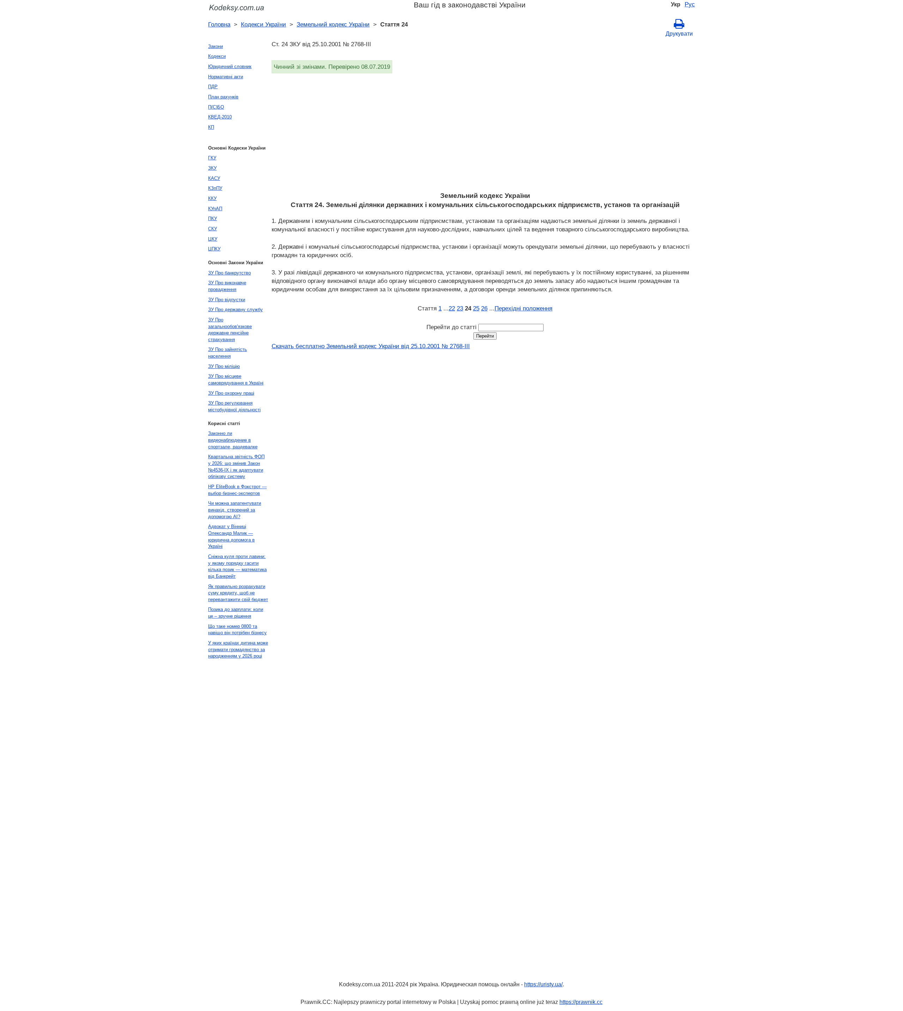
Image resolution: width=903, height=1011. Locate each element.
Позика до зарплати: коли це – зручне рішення (235, 613)
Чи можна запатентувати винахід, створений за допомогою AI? (234, 510)
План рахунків (223, 96)
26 (484, 308)
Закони (215, 46)
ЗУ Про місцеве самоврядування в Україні (235, 380)
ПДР (213, 86)
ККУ (212, 198)
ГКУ (212, 158)
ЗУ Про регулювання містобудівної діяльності (234, 406)
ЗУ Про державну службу (235, 309)
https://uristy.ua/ (543, 984)
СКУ (212, 228)
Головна (219, 24)
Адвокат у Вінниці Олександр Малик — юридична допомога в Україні (231, 536)
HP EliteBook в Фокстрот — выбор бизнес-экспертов (237, 490)
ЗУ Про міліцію (224, 366)
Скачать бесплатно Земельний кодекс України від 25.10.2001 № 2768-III (371, 346)
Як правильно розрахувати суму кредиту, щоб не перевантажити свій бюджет (238, 593)
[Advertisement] (483, 134)
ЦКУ (212, 239)
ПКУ (212, 218)
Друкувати (679, 34)
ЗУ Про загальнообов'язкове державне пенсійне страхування (230, 329)
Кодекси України (263, 24)
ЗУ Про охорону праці (231, 393)
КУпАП (215, 208)
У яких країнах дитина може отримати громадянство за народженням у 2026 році (238, 649)
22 (452, 308)
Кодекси (217, 56)
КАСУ (214, 178)
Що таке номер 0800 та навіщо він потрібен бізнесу (237, 630)
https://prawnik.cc (580, 1002)
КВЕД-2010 (220, 117)
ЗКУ (212, 168)
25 (476, 308)
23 (460, 308)
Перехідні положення (523, 308)
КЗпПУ (215, 188)
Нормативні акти (225, 76)
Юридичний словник (229, 66)
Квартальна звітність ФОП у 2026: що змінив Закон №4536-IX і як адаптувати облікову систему (236, 466)
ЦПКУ (214, 249)
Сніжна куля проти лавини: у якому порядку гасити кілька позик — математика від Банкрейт (237, 566)
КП (211, 127)
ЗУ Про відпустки (226, 299)
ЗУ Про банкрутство (229, 273)
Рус (690, 4)
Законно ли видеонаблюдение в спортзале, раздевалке (232, 440)
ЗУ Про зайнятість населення (227, 353)
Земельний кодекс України (333, 24)
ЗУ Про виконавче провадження (227, 286)
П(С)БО (216, 107)
